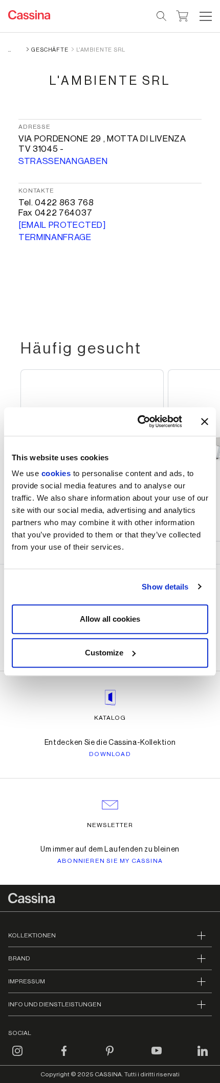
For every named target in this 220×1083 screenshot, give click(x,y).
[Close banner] (204, 421)
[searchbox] (162, 16)
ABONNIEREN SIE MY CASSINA (110, 861)
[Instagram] (17, 1057)
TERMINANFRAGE (55, 237)
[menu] (206, 16)
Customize (104, 652)
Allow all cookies (110, 619)
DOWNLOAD (110, 754)
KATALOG (110, 718)
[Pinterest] (110, 1057)
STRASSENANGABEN (62, 161)
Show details (165, 586)
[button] (204, 16)
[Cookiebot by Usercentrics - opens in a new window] (138, 421)
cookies (56, 473)
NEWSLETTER (110, 825)
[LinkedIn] (202, 1057)
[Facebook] (64, 1057)
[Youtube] (156, 1057)
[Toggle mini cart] (182, 15)
